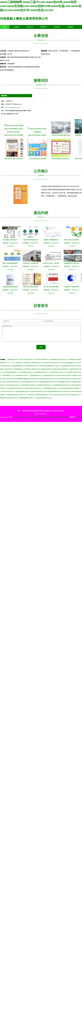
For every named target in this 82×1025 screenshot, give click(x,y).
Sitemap (78, 417)
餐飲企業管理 (32, 417)
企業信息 (57, 27)
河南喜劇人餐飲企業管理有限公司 (24, 18)
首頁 (4, 27)
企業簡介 (17, 27)
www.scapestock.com (13, 107)
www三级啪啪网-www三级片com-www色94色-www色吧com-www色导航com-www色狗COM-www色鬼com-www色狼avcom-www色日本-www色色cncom (40, 6)
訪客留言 (70, 27)
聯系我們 (44, 27)
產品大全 (30, 27)
